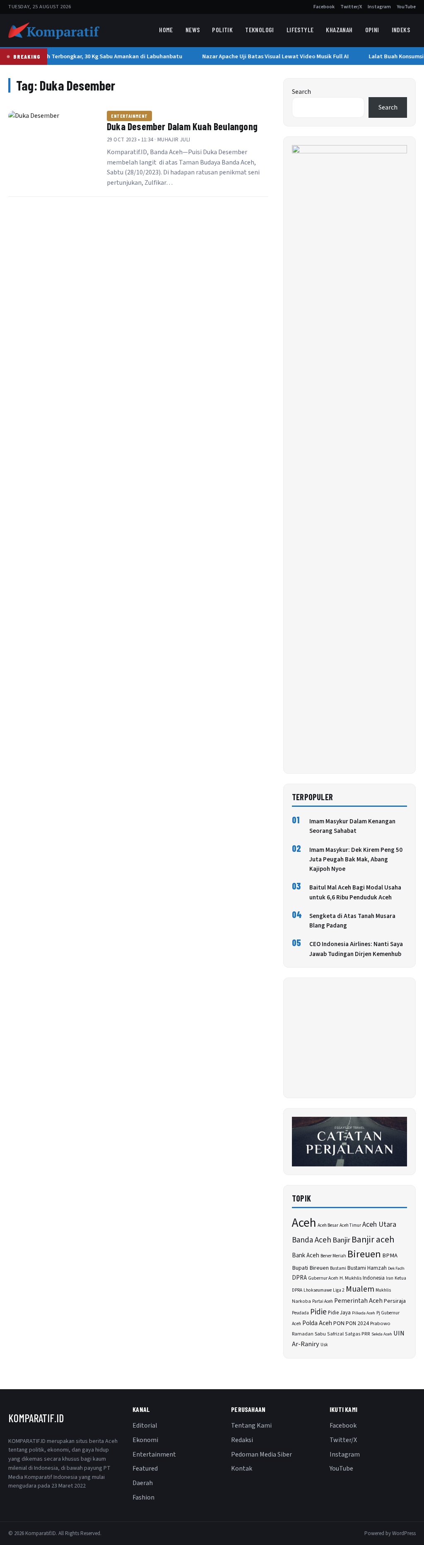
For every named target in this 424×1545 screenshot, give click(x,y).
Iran (389, 1278)
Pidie (318, 1312)
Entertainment (129, 116)
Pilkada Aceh (363, 1313)
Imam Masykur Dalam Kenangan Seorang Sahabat (352, 826)
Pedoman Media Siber (261, 1454)
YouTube (406, 6)
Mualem (360, 1289)
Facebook (324, 6)
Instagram (379, 6)
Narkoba (301, 1301)
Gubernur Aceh (323, 1278)
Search (301, 91)
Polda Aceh (317, 1323)
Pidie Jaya (339, 1312)
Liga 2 (338, 1290)
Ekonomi (145, 1440)
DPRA (299, 1277)
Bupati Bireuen (310, 1268)
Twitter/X (351, 6)
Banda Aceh (311, 1240)
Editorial (144, 1425)
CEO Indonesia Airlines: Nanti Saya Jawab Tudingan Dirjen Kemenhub (356, 949)
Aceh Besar (328, 1225)
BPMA (390, 1255)
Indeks (401, 29)
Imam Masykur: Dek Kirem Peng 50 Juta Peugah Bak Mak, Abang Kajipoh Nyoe (355, 860)
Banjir (341, 1240)
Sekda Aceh (381, 1334)
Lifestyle (300, 29)
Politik (222, 29)
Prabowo (380, 1323)
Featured (145, 1468)
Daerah (142, 1483)
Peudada (300, 1313)
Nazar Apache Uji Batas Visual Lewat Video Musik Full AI (272, 56)
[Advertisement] (349, 1038)
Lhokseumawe (318, 1290)
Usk (324, 1344)
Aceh (304, 1223)
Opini (372, 29)
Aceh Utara (379, 1224)
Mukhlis (383, 1290)
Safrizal (335, 1334)
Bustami (338, 1268)
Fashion (143, 1497)
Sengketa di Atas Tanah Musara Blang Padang (352, 921)
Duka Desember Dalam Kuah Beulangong (182, 126)
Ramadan (302, 1334)
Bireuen (364, 1254)
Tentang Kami (251, 1425)
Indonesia (374, 1278)
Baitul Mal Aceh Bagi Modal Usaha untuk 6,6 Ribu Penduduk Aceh (355, 892)
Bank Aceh (305, 1255)
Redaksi (242, 1440)
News (193, 29)
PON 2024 (357, 1323)
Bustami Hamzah (367, 1268)
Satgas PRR (357, 1334)
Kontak (241, 1468)
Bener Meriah (333, 1255)
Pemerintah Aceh (358, 1300)
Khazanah (339, 29)
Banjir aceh (373, 1239)
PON (338, 1323)
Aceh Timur (350, 1225)
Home (166, 29)
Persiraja (395, 1301)
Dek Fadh (396, 1268)
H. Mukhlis (350, 1278)
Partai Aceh (322, 1301)
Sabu (320, 1334)
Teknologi (259, 29)
